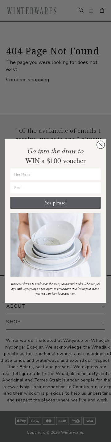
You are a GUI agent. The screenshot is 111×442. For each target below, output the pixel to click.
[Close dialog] (101, 145)
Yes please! (55, 202)
